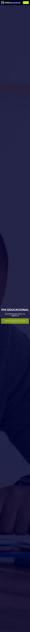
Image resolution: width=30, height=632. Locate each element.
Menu (25, 2)
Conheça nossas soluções (15, 321)
